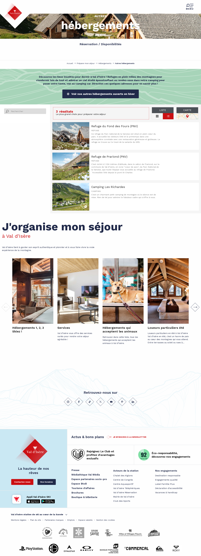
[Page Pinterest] (122, 402)
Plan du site (35, 520)
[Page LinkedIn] (133, 402)
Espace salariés (85, 520)
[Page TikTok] (89, 402)
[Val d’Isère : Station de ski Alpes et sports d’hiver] (12, 11)
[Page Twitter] (100, 402)
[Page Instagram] (68, 402)
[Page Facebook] (79, 402)
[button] (195, 307)
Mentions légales (18, 520)
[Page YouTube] (111, 402)
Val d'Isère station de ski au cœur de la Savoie (37, 514)
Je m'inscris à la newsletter (129, 437)
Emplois (71, 520)
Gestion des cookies (105, 520)
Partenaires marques (54, 520)
